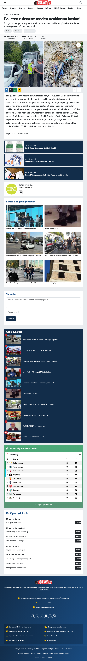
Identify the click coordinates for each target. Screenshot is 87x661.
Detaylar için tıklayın (43, 505)
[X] (37, 616)
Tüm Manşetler (52, 636)
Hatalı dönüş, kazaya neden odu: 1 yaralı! (61, 256)
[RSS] (54, 616)
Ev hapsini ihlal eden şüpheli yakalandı (21, 228)
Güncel (13, 8)
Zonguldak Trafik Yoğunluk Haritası (60, 631)
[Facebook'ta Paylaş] (6, 90)
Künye (57, 649)
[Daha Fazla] (19, 90)
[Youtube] (45, 616)
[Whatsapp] (50, 616)
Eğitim (71, 8)
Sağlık (40, 8)
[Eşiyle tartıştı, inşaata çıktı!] (63, 271)
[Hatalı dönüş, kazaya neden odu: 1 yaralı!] (63, 243)
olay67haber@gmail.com (45, 607)
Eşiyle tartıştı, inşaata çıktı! (55, 283)
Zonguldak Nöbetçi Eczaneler (20, 627)
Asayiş (22, 8)
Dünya (48, 8)
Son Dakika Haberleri (16, 640)
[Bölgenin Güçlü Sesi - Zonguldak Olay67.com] (42, 3)
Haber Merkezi (25, 187)
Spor (79, 8)
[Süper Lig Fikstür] (80, 513)
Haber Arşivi (51, 640)
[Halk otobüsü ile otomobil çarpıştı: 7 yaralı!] (24, 243)
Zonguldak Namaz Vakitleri (19, 631)
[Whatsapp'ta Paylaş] (15, 90)
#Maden (17, 31)
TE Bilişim (49, 658)
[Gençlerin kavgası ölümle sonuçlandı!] (24, 271)
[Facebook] (33, 616)
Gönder (11, 318)
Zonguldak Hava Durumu (57, 627)
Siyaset (31, 8)
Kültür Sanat (60, 8)
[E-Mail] (21, 192)
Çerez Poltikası (66, 649)
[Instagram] (41, 616)
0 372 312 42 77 (45, 603)
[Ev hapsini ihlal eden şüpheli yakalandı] (24, 216)
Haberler (7, 15)
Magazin (44, 649)
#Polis (8, 31)
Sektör (36, 649)
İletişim (51, 649)
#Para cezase (29, 31)
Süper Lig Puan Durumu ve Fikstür (21, 636)
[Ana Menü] (5, 3)
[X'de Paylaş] (11, 90)
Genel (4, 8)
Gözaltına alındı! (51, 228)
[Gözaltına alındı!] (63, 216)
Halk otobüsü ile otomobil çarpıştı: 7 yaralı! (23, 256)
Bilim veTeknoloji (27, 649)
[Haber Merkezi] (11, 189)
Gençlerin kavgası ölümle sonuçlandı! (21, 283)
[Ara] (81, 2)
